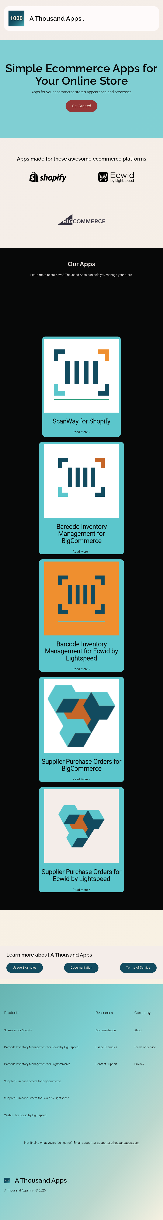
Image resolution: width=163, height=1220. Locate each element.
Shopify (27, 1030)
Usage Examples (25, 967)
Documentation (81, 967)
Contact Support (106, 1064)
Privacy (139, 1064)
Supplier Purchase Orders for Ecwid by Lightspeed (81, 875)
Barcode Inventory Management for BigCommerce (81, 533)
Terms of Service (138, 967)
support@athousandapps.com (118, 1143)
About (138, 1030)
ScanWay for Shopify (81, 421)
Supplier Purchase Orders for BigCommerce (81, 765)
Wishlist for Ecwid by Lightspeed (25, 1115)
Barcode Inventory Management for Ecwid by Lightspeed (81, 651)
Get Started (81, 106)
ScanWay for (12, 1030)
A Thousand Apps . (57, 18)
